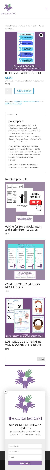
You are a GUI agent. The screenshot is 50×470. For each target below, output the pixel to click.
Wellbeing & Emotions (26, 26)
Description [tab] (12, 114)
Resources (14, 26)
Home (7, 26)
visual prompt (17, 104)
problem (8, 104)
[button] (41, 35)
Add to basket (24, 91)
